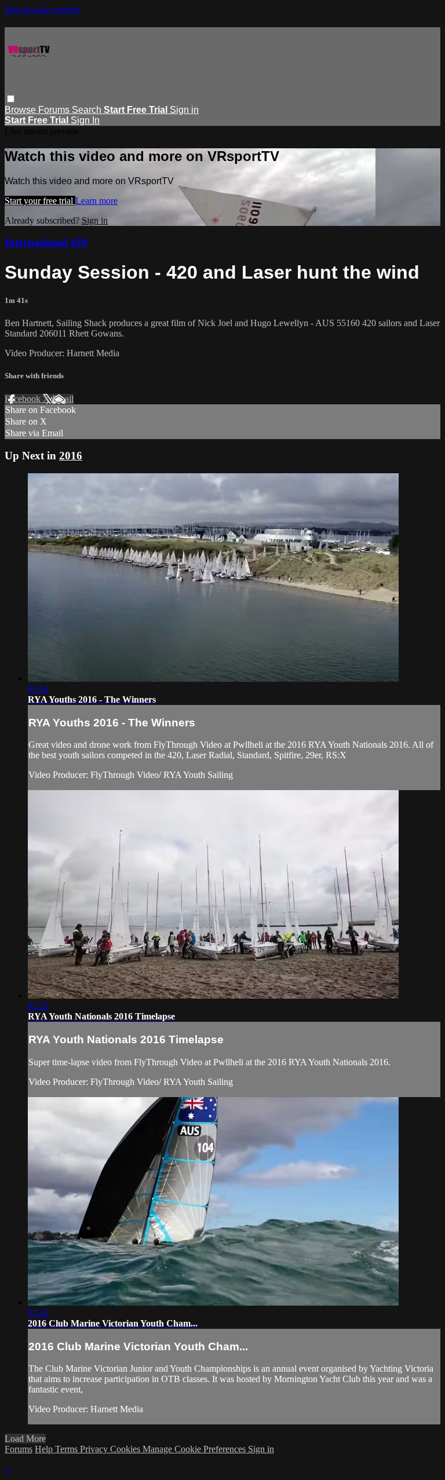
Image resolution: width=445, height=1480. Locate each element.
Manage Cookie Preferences (195, 1449)
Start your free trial (40, 201)
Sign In (85, 120)
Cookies (126, 1449)
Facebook (24, 399)
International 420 (46, 242)
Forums (55, 110)
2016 (70, 456)
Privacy (95, 1449)
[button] (10, 99)
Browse (21, 110)
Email (63, 399)
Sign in (184, 110)
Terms (67, 1449)
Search (88, 110)
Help (45, 1449)
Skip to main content (42, 9)
